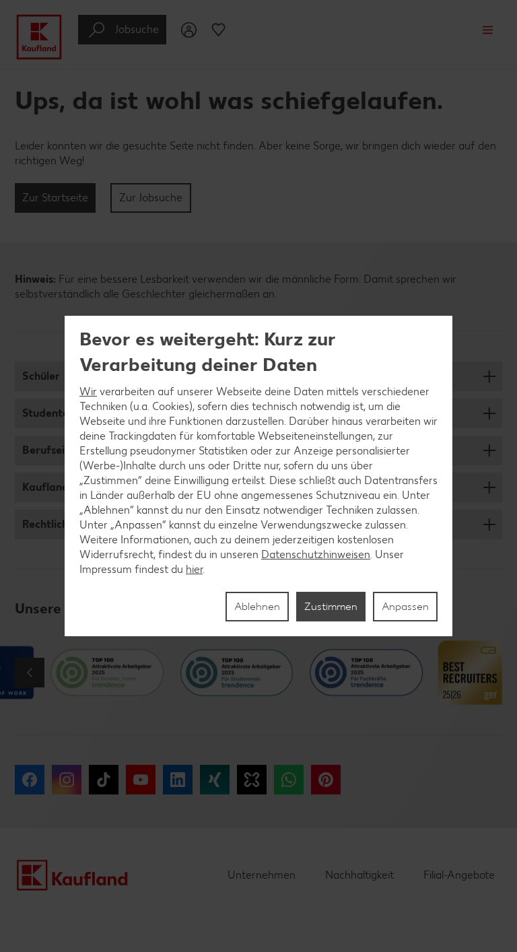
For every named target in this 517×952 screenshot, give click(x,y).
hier (194, 569)
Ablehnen (257, 606)
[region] (258, 476)
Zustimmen (330, 606)
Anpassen (405, 606)
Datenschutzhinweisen (315, 554)
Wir (88, 391)
